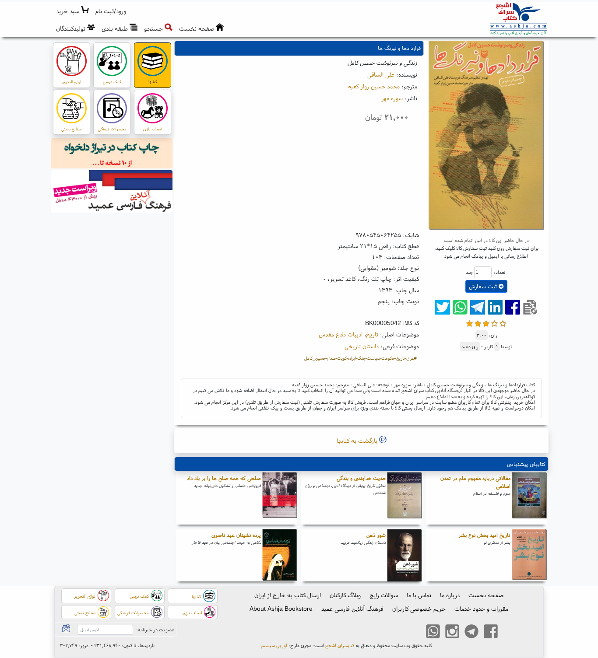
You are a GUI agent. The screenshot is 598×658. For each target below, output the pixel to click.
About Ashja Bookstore (281, 608)
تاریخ (372, 334)
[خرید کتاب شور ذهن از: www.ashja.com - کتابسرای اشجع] (404, 555)
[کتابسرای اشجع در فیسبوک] (491, 632)
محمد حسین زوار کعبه (374, 86)
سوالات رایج (383, 595)
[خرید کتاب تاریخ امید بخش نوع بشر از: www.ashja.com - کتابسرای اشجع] (529, 555)
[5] (503, 322)
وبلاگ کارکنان (345, 595)
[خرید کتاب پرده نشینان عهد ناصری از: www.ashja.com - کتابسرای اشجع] (279, 555)
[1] (469, 322)
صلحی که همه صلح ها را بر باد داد (224, 478)
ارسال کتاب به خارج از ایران (287, 595)
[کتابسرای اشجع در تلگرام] (471, 632)
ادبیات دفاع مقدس (340, 334)
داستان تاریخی (362, 346)
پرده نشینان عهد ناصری (236, 535)
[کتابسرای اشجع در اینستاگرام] (452, 632)
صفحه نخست (485, 595)
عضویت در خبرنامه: (155, 629)
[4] (494, 322)
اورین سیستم (274, 645)
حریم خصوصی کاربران (419, 608)
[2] (478, 322)
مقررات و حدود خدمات (481, 608)
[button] (111, 11)
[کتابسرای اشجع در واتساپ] (433, 632)
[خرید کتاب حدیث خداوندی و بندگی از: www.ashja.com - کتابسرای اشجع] (404, 498)
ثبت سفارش (484, 286)
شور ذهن (376, 535)
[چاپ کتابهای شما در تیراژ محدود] (112, 154)
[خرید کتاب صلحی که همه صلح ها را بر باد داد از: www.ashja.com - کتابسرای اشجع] (279, 498)
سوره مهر (392, 98)
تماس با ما (419, 595)
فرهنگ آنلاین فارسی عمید (352, 608)
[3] (486, 322)
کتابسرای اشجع (339, 645)
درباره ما (450, 595)
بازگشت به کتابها (358, 440)
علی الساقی (380, 74)
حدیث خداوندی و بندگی (361, 478)
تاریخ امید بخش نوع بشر (484, 535)
